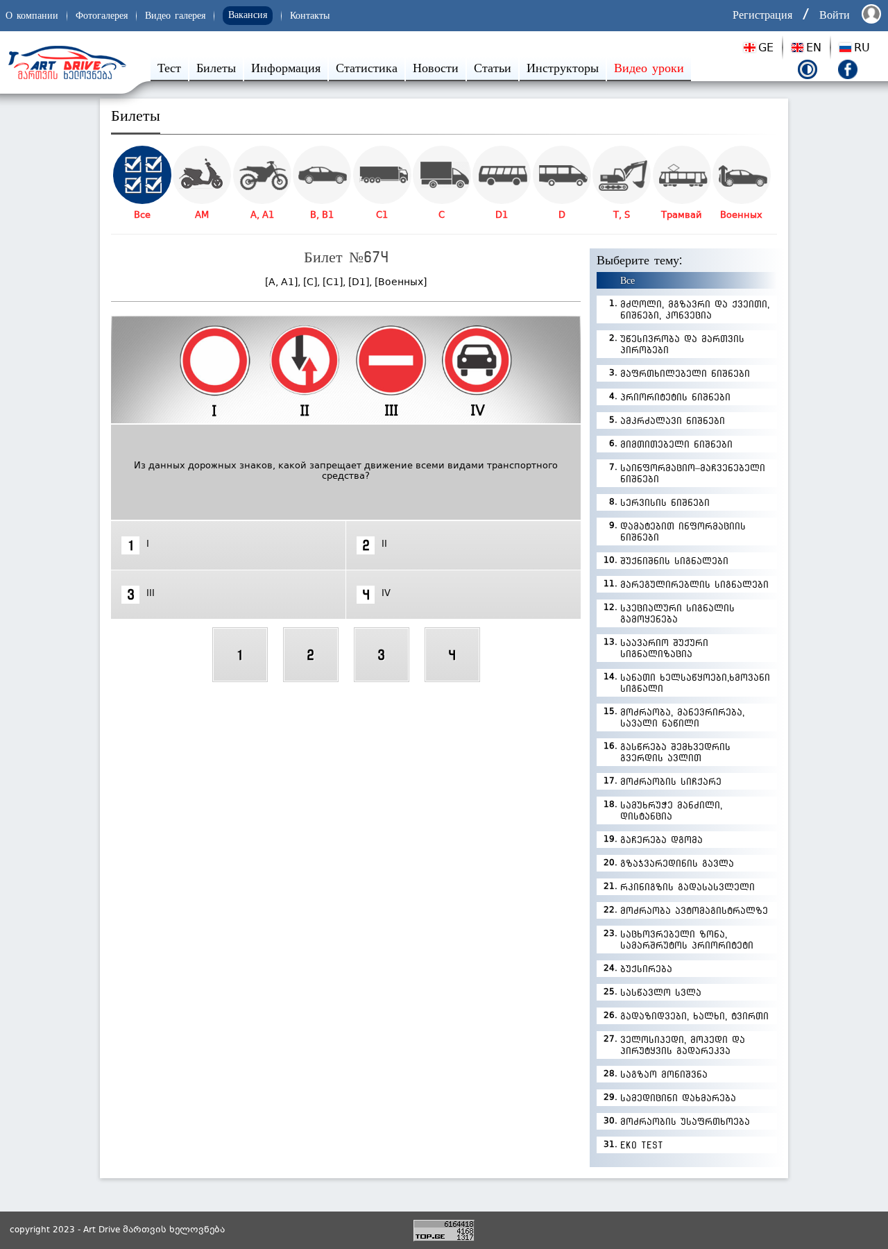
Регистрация (762, 14)
